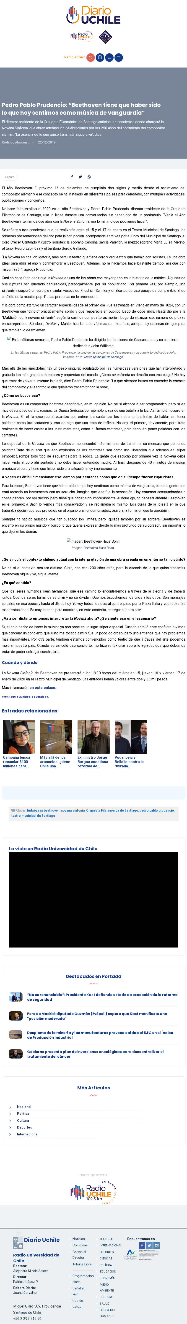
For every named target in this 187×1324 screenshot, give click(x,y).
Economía (107, 1278)
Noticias (79, 1239)
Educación (108, 1271)
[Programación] (100, 57)
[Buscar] (109, 57)
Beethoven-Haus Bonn (99, 548)
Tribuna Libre (82, 1264)
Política (23, 1114)
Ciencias (106, 1258)
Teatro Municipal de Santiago (103, 357)
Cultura (9, 177)
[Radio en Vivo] (90, 57)
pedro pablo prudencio (157, 810)
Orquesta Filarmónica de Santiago (112, 810)
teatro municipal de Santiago (33, 816)
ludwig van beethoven (43, 810)
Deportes (24, 1127)
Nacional (24, 1107)
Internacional (27, 1134)
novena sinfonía (73, 810)
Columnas (80, 1245)
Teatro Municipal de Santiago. (29, 697)
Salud (104, 1303)
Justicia (106, 1297)
